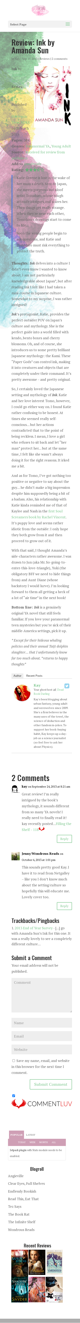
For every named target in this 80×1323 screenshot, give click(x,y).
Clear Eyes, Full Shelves (26, 1183)
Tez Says (14, 1206)
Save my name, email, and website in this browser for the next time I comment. (40, 1066)
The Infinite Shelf (21, 1221)
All (54, 1142)
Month (43, 1142)
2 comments (59, 59)
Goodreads (32, 163)
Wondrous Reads (21, 1229)
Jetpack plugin (18, 1150)
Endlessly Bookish (22, 1191)
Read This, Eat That (23, 1198)
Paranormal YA (38, 146)
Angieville (16, 1175)
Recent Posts (34, 675)
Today (22, 1142)
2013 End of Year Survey (34, 928)
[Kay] (22, 698)
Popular (16, 1134)
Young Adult (61, 146)
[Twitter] (66, 685)
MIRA (25, 122)
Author (17, 675)
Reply (64, 839)
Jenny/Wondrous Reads (40, 853)
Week (32, 1142)
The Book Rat (19, 1214)
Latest (30, 1134)
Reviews (44, 59)
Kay (17, 59)
